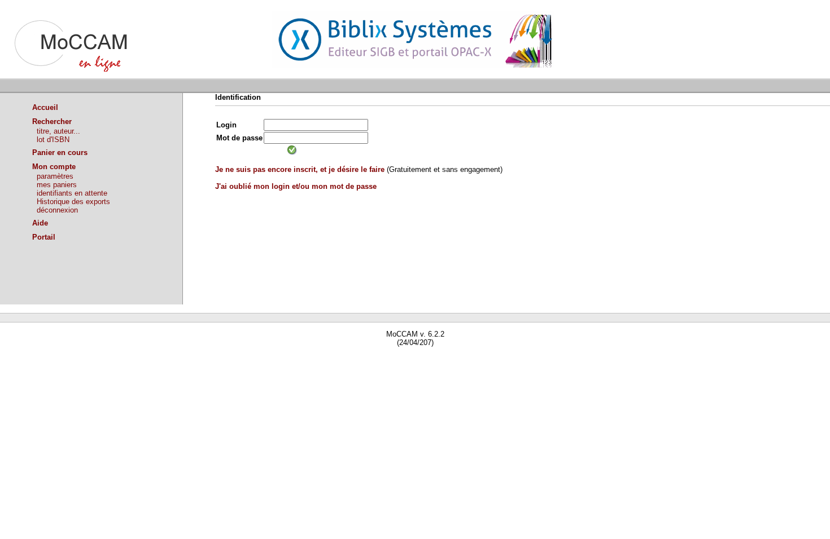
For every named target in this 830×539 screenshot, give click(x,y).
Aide (40, 223)
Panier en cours (60, 152)
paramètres (55, 176)
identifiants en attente (72, 193)
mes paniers (57, 184)
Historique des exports (73, 201)
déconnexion (57, 210)
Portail (43, 237)
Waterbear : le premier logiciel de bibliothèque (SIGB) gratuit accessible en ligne (130, 359)
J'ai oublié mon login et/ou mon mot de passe (296, 186)
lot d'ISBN (53, 139)
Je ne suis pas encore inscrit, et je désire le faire (300, 169)
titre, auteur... (58, 131)
